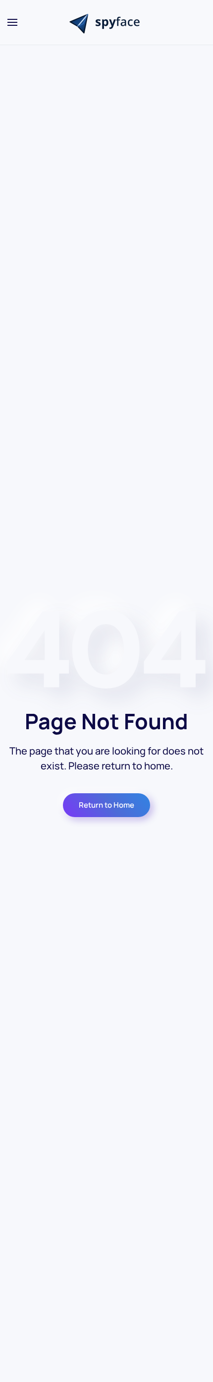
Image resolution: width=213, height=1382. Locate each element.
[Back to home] (106, 22)
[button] (12, 22)
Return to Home (106, 805)
